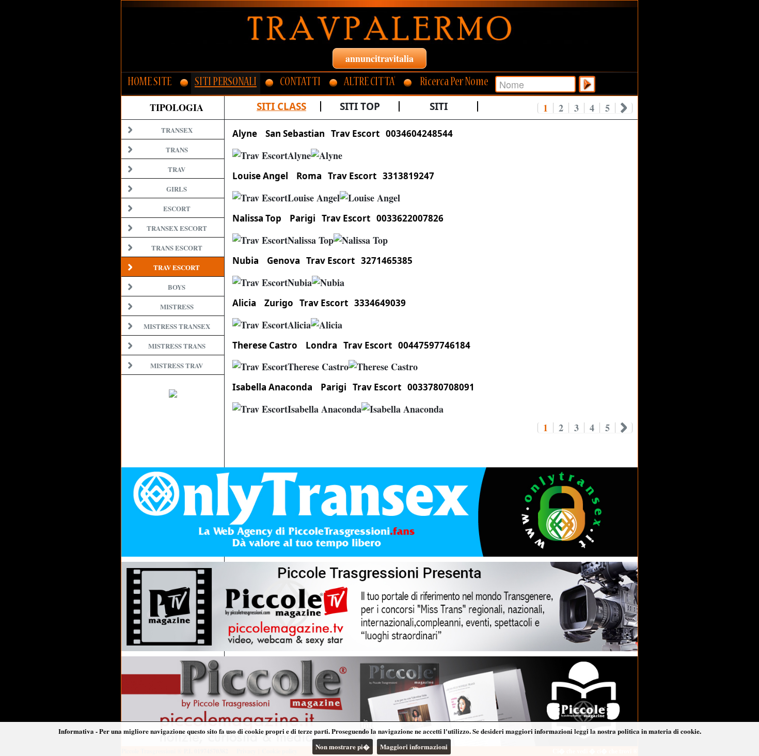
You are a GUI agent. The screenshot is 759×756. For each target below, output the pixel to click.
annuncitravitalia (379, 58)
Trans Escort (176, 248)
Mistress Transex (177, 326)
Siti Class (281, 106)
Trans (177, 149)
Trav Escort (176, 267)
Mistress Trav (176, 365)
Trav (176, 169)
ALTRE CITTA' (369, 82)
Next (623, 108)
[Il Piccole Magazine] (379, 701)
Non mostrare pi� (342, 746)
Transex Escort (177, 228)
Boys (176, 287)
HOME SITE (149, 82)
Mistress (177, 306)
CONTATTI (300, 82)
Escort (177, 208)
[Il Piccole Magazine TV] (379, 606)
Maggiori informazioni (414, 746)
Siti (439, 106)
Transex (177, 130)
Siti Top (360, 106)
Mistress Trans (176, 346)
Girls (176, 189)
